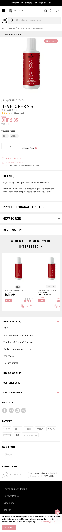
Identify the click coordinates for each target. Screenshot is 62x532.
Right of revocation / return (17, 349)
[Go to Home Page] (3, 28)
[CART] (57, 10)
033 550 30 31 (28, 3)
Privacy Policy (11, 496)
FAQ (6, 328)
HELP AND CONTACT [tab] (12, 321)
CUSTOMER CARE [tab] (11, 382)
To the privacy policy (46, 522)
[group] (31, 134)
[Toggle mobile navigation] (3, 10)
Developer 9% (11, 295)
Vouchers (8, 356)
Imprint (7, 510)
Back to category (14, 34)
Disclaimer (9, 503)
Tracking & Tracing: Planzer (18, 342)
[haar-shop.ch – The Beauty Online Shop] (18, 10)
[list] (31, 66)
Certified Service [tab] (13, 392)
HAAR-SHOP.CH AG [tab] (12, 373)
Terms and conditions (15, 489)
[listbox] (10, 136)
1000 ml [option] (14, 136)
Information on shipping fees (18, 335)
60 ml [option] (5, 136)
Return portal (10, 363)
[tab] (31, 176)
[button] (6, 4)
